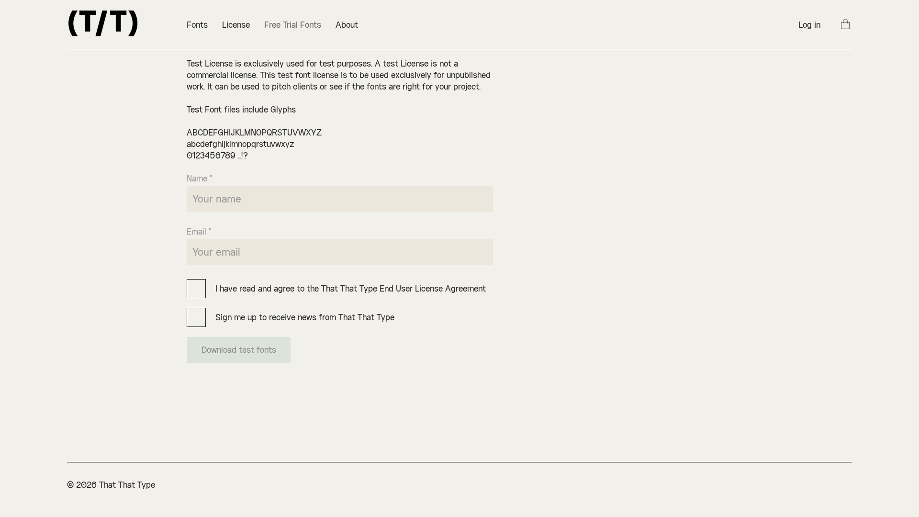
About (347, 24)
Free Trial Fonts (292, 24)
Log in (809, 24)
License (236, 24)
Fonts (197, 24)
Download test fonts (239, 349)
